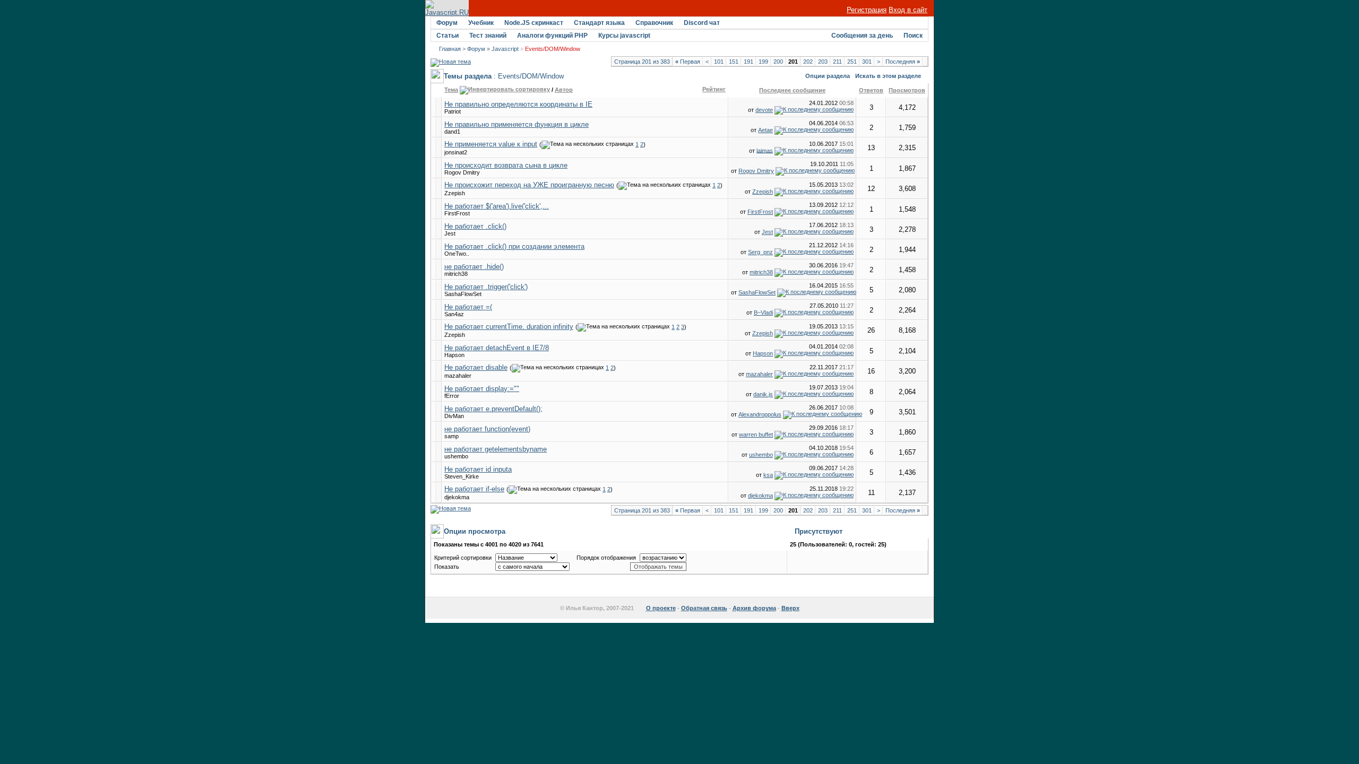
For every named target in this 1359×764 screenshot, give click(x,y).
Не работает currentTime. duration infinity (508, 327)
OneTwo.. (456, 253)
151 (733, 61)
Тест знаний (487, 35)
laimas (764, 150)
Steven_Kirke (461, 476)
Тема (451, 89)
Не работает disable (476, 367)
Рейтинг (714, 89)
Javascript (505, 49)
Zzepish (454, 193)
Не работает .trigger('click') (486, 287)
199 (763, 61)
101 (719, 61)
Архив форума (754, 608)
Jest (449, 233)
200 (778, 61)
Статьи (447, 35)
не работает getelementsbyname (495, 449)
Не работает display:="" (481, 389)
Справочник (654, 23)
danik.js (763, 394)
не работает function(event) (487, 429)
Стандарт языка (599, 23)
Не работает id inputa (478, 469)
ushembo (456, 456)
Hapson (454, 355)
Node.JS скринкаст (533, 23)
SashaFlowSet (462, 294)
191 (748, 61)
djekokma (456, 497)
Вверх (790, 608)
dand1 (452, 131)
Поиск (913, 35)
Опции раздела (827, 76)
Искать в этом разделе (888, 76)
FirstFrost (457, 213)
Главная (450, 49)
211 (837, 61)
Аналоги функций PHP (552, 35)
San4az (454, 314)
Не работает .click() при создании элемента (514, 246)
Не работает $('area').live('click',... (496, 206)
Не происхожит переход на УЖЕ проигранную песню (529, 185)
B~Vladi (763, 312)
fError (451, 396)
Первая (687, 61)
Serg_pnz (760, 252)
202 (808, 61)
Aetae (765, 130)
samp (451, 436)
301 (867, 61)
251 (852, 61)
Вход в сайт (908, 10)
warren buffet (756, 434)
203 (823, 61)
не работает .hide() (474, 267)
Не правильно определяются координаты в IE (518, 104)
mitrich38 (456, 274)
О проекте (661, 608)
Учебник (481, 23)
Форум (447, 23)
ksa (768, 475)
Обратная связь (704, 608)
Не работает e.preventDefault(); (493, 409)
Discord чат (702, 23)
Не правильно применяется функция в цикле (516, 124)
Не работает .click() (475, 226)
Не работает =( (468, 307)
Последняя (902, 61)
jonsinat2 (455, 152)
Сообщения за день (862, 35)
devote (764, 110)
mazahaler (457, 375)
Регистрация (867, 10)
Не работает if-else (474, 489)
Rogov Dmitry (462, 172)
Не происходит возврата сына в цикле (505, 165)
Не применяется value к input (490, 144)
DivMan (454, 416)
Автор (564, 89)
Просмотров (907, 90)
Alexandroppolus (759, 414)
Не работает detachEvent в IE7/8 (496, 348)
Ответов (871, 90)
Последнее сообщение (792, 90)
